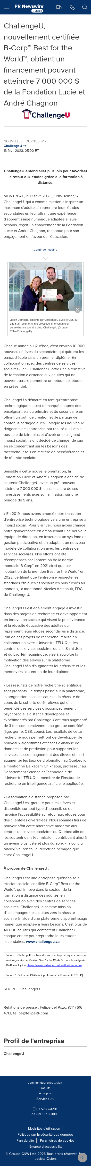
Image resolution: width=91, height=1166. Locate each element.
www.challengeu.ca (43, 941)
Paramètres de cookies (57, 1140)
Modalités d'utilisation (44, 1128)
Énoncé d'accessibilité (46, 1146)
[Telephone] (72, 7)
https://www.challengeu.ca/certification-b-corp (55, 965)
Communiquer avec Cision (45, 1082)
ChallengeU (14, 1053)
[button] (45, 114)
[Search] (85, 7)
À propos (45, 1093)
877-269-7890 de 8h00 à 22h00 (45, 1112)
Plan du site (25, 1140)
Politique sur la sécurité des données (45, 1134)
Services (43, 1098)
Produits (45, 1088)
